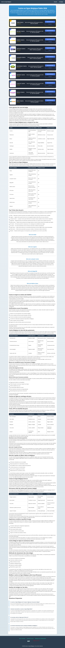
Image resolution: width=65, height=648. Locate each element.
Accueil (55, 1)
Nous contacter (22, 638)
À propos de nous (30, 638)
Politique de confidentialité (40, 638)
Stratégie (61, 1)
